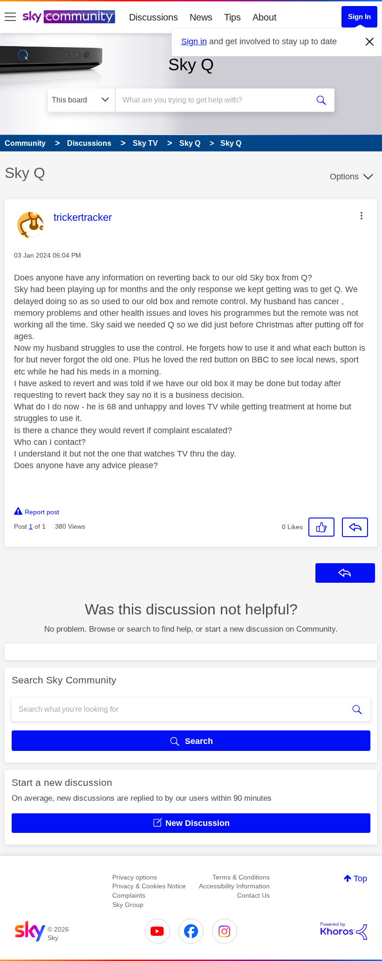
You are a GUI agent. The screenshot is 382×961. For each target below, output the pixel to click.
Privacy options (134, 877)
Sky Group (127, 904)
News (201, 17)
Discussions (153, 17)
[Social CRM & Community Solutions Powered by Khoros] (344, 931)
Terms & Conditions (241, 877)
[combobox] (214, 100)
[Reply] (355, 527)
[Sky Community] (69, 17)
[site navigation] (10, 17)
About (264, 17)
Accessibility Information (234, 886)
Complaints (128, 895)
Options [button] (344, 176)
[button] (361, 215)
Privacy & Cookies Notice (149, 886)
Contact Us (253, 895)
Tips (232, 17)
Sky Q (191, 64)
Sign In (359, 16)
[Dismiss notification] (369, 41)
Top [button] (360, 878)
